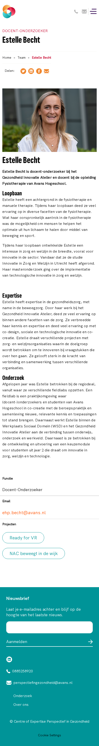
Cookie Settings (49, 735)
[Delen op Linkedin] (31, 71)
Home (6, 57)
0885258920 (22, 671)
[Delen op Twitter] (23, 71)
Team (21, 57)
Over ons (21, 704)
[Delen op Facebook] (39, 71)
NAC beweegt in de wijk (33, 553)
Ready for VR (23, 538)
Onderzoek (22, 695)
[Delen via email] (46, 71)
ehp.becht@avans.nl (24, 513)
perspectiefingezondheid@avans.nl (43, 682)
